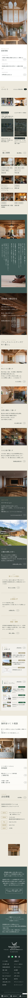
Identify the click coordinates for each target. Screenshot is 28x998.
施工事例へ (19, 152)
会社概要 (16, 970)
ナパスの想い (18, 381)
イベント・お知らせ (18, 964)
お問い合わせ (5, 782)
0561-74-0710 (12, 822)
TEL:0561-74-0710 (14, 951)
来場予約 (6, 996)
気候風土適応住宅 (17, 461)
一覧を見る (18, 647)
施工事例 (4, 984)
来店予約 (16, 978)
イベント (24, 996)
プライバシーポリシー (18, 981)
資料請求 (7, 767)
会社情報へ (20, 797)
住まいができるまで (6, 975)
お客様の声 (16, 961)
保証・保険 (4, 978)
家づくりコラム (17, 967)
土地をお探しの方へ (17, 564)
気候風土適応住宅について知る (8, 320)
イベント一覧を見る (18, 89)
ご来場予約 (9, 774)
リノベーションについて (16, 515)
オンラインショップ (18, 984)
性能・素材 (4, 970)
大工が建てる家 (18, 423)
